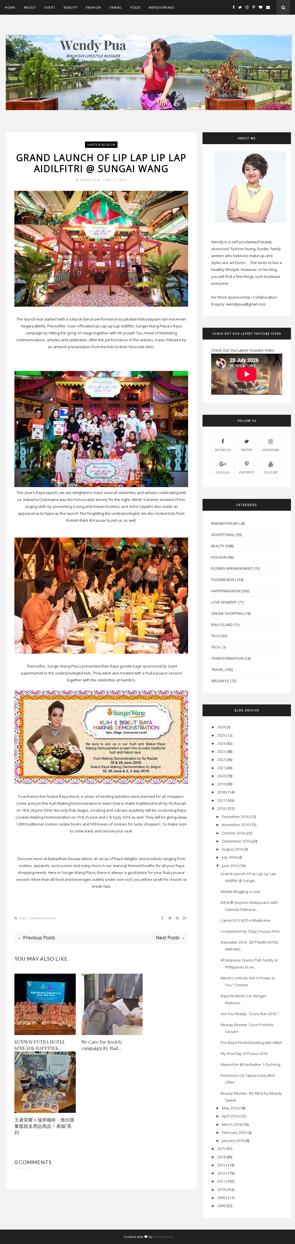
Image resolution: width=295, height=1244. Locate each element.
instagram (270, 450)
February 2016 (234, 1132)
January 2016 (233, 1140)
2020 (221, 776)
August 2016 (232, 849)
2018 (221, 792)
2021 (221, 767)
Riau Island (221, 624)
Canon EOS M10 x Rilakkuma (245, 920)
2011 (221, 1181)
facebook (222, 450)
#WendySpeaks (225, 523)
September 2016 (236, 841)
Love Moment (224, 602)
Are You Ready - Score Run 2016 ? (250, 1013)
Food (135, 7)
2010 (221, 1189)
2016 (221, 808)
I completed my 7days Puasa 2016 (250, 931)
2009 (221, 1197)
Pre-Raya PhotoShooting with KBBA (251, 1042)
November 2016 (235, 824)
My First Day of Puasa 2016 (244, 1053)
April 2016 (230, 1116)
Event (50, 7)
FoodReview (222, 579)
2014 (221, 1157)
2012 (221, 1173)
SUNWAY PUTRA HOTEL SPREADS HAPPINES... (39, 1045)
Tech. (216, 647)
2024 (221, 743)
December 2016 (235, 816)
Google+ (222, 472)
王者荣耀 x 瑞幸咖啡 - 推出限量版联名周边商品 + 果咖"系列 (44, 1126)
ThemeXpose (163, 1236)
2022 (221, 759)
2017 (221, 800)
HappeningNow (101, 145)
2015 (221, 1148)
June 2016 (230, 865)
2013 (221, 1165)
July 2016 (229, 857)
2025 (221, 735)
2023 (221, 751)
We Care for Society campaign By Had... (101, 1045)
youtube (270, 472)
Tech (215, 635)
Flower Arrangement (232, 568)
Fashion (93, 7)
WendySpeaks (161, 7)
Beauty (71, 7)
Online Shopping (227, 613)
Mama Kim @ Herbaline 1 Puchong (250, 1064)
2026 (221, 727)
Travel (115, 7)
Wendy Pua (90, 180)
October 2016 (233, 833)
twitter (246, 450)
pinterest (246, 472)
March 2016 (232, 1124)
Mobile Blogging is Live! (240, 891)
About (30, 7)
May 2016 (230, 1108)
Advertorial (223, 534)
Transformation (227, 658)
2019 (221, 784)
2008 (221, 1205)
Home (10, 7)
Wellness (220, 680)
